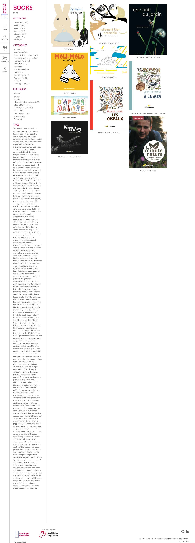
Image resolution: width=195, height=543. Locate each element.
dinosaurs (26, 219)
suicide (21, 447)
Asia (27, 149)
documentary (29, 224)
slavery (39, 426)
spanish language (19, 437)
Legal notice (184, 541)
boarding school (24, 165)
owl (29, 372)
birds (38, 160)
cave (32, 175)
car (21, 173)
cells (36, 175)
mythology (37, 356)
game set (36, 271)
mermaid (16, 346)
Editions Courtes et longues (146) (27, 102)
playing (21, 387)
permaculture (18, 380)
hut (33, 305)
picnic (15, 385)
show (38, 424)
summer (28, 447)
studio (38, 444)
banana (23, 154)
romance (16, 408)
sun (33, 447)
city (14, 188)
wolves (37, 480)
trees (38, 468)
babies (24, 152)
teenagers (28, 455)
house (22, 299)
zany (32, 488)
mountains (17, 354)
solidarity (17, 434)
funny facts (17, 271)
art (24, 147)
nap (14, 359)
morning (22, 351)
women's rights (19, 483)
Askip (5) (17, 93)
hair (40, 284)
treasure (16, 468)
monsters (36, 349)
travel (22, 465)
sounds (28, 434)
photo (25, 382)
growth (30, 284)
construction (29, 199)
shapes (22, 424)
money (29, 349)
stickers (26, 442)
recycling (35, 400)
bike (38, 157)
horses (38, 297)
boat (33, 165)
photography (33, 382)
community (35, 196)
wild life (35, 478)
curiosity (22, 209)
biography (27, 160)
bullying (31, 170)
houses (16, 302)
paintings (16, 374)
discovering (17, 222)
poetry (28, 387)
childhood (17, 183)
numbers (33, 364)
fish (32, 261)
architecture (18, 147)
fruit (36, 268)
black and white (36, 162)
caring (29, 173)
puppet (26, 395)
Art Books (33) (19, 49)
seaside (38, 413)
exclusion (16, 250)
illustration (36, 307)
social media (31, 431)
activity (26, 134)
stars (34, 439)
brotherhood (22, 170)
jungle (33, 323)
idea (36, 305)
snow (15, 431)
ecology (27, 232)
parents (16, 377)
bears (36, 154)
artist (38, 147)
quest (37, 395)
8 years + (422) (19, 31)
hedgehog (26, 289)
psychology (17, 395)
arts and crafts (18, 149)
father (25, 258)
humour (28, 305)
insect (34, 312)
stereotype (17, 442)
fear (35, 258)
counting (16, 201)
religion (26, 403)
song (23, 434)
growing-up (22, 284)
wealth (15, 478)
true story (17, 470)
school (34, 411)
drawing (34, 227)
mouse (24, 354)
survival (34, 449)
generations (17, 276)
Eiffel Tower (31, 235)
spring (15, 439)
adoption (33, 134)
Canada (16, 173)
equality (16, 248)
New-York (23, 361)
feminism (23, 261)
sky (34, 426)
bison (27, 162)
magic (15, 341)
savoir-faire (27, 411)
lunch (34, 338)
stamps (28, 439)
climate (36, 188)
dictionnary (29, 217)
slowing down (23, 429)
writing (16, 488)
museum (16, 356)
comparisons (18, 199)
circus (30, 186)
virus (40, 473)
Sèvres (28, 421)
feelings (16, 261)
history (24, 294)
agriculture (17, 139)
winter (15, 480)
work (32, 486)
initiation (28, 312)
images (16, 310)
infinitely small (18, 312)
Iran (14, 320)
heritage (25, 292)
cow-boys (24, 204)
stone (31, 442)
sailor (20, 411)
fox (36, 266)
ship (34, 424)
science (16, 413)
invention (16, 318)
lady (40, 325)
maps (28, 341)
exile (23, 250)
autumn (32, 149)
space (34, 434)
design (15, 214)
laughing (33, 328)
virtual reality (32, 473)
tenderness (17, 457)
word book (30, 483)
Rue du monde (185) (21, 113)
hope (27, 297)
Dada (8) (17, 99)
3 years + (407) (19, 25)
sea (32, 413)
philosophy (17, 382)
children (25, 183)
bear (31, 154)
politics (34, 387)
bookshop (35, 167)
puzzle (31, 395)
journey (27, 323)
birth (15, 162)
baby (29, 152)
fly (30, 263)
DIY (21, 224)
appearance (17, 144)
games (15, 273)
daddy (34, 209)
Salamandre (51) (20, 116)
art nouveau (31, 147)
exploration (17, 253)
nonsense (25, 364)
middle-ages (26, 346)
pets (32, 380)
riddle (22, 405)
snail (31, 429)
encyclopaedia (31, 240)
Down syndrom (24, 227)
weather (22, 478)
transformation (23, 462)
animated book (26, 142)
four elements (28, 266)
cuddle (36, 206)
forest (20, 266)
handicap (27, 286)
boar (15, 165)
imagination (24, 310)
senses (22, 421)
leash (22, 330)
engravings (17, 242)
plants (15, 387)
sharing (29, 424)
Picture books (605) (21, 75)
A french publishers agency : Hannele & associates (5, 11)
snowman (22, 431)
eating (20, 232)
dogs (15, 227)
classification (27, 188)
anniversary (37, 142)
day (23, 211)
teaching (21, 452)
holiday (31, 294)
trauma (16, 465)
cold (15, 193)
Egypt (24, 235)
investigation (34, 318)
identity (16, 307)
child (29, 180)
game (30, 271)
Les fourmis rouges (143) (23, 108)
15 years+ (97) (19, 37)
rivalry (32, 405)
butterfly (38, 170)
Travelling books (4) (21, 84)
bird (33, 160)
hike (19, 294)
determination (18, 217)
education (17, 235)
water (33, 475)
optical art (26, 369)
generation (29, 273)
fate (21, 258)
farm (36, 255)
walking (23, 475)
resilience (33, 403)
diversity (34, 222)
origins (33, 369)
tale (39, 449)
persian (27, 380)
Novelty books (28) (21, 69)
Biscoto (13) (18, 96)
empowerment (19, 240)
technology (29, 452)
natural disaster (23, 359)
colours (21, 196)
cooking (37, 199)
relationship (17, 403)
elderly (39, 235)
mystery (29, 356)
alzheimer (31, 139)
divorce (16, 224)
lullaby (29, 338)
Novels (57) (18, 67)
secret (22, 416)
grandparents (18, 281)
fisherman (38, 261)
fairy (33, 253)
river (38, 405)
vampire (29, 470)
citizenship (37, 186)
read (15, 400)
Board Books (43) (20, 52)
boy (14, 170)
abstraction (32, 129)
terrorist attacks (29, 457)
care (25, 173)
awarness (17, 152)
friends (23, 268)
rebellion (27, 400)
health (19, 289)
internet (36, 315)
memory (34, 343)
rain (38, 398)
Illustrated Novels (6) (22, 61)
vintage (16, 473)
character (17, 180)
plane (32, 385)
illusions (28, 307)
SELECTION (5, 62)
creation (32, 204)
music (23, 356)
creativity (17, 206)
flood (15, 263)
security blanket (32, 416)
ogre (36, 367)
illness (22, 307)
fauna (31, 258)
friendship (30, 268)
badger (35, 152)
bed (27, 157)
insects (16, 315)
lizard (27, 336)
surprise (27, 449)
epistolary (38, 245)
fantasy (30, 255)
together (25, 460)
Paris (22, 377)
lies (26, 333)
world (37, 486)
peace (38, 377)
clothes (23, 191)
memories (27, 343)
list (23, 336)
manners (22, 341)
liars (38, 330)
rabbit (24, 398)
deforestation (36, 211)
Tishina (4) (18, 119)
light (19, 336)
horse (32, 297)
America (39, 139)
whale (28, 478)
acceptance (25, 131)
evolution (37, 248)
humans (21, 305)
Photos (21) (18, 72)
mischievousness (19, 349)
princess (30, 392)
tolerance (33, 460)
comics (27, 196)
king (35, 325)
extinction (27, 253)
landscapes (17, 328)
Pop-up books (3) (20, 78)
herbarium (17, 292)
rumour (30, 408)
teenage (21, 455)
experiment (30, 250)
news (29, 361)
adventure (23, 136)
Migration (35, 346)
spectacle (30, 437)
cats (28, 175)
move (30, 354)
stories (37, 442)
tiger (15, 460)
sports (37, 437)
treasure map (26, 468)
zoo (35, 488)
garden (22, 273)
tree (33, 468)
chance (27, 178)
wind (40, 478)
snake (36, 429)
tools (40, 460)
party (27, 377)
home (36, 294)
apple (25, 144)
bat (27, 154)
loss (40, 336)
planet (37, 385)
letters (33, 330)
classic (19, 188)
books (27, 167)
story (21, 444)
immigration (34, 310)
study (15, 447)
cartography (18, 175)
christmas (17, 186)
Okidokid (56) (19, 111)
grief (15, 284)
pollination (17, 390)
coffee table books (34, 191)
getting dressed (29, 276)
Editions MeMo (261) (22, 105)
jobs (22, 323)
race (29, 398)
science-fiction (25, 413)
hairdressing (18, 286)
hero (31, 292)
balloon (16, 154)
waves (38, 475)
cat (25, 175)
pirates (26, 385)
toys (15, 462)
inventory (25, 318)
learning (16, 330)
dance (18, 211)
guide (36, 284)
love (15, 338)
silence (22, 426)
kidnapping (17, 325)
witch (28, 480)
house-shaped (31, 299)
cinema (24, 186)
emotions (30, 237)
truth (24, 470)
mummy (36, 354)
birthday (21, 162)
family (24, 255)
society (39, 431)
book (15, 167)
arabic (30, 144)
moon (15, 351)
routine (23, 408)
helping (33, 289)
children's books (35, 183)
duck (37, 230)
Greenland (35, 281)
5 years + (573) (19, 28)
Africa (30, 136)
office (31, 367)
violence (23, 473)
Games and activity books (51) (25, 58)
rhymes (16, 405)
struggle (32, 444)
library (21, 333)
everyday (29, 248)
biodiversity (18, 160)
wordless (25, 486)
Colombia (29, 193)
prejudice (23, 392)
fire (29, 261)
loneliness (34, 336)
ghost (38, 276)
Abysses (16, 131)
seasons (16, 416)
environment (27, 242)
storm (15, 444)
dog (36, 224)
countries (24, 201)
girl (22, 279)
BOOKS (5, 50)
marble (33, 341)
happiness (35, 286)
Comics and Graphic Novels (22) (26, 55)
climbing (16, 191)
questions (17, 398)
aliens (24, 139)
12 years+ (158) (20, 34)
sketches (29, 426)
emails (23, 237)
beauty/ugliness (19, 157)
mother (28, 351)
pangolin (32, 374)
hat (14, 289)
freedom (16, 268)
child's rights (36, 180)
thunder (39, 457)
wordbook (17, 486)
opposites (17, 369)
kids (24, 325)
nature (15, 361)
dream (15, 230)
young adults (24, 488)
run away (37, 408)
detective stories (25, 214)
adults (15, 136)
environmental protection (23, 245)
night (34, 361)
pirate (20, 385)
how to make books (27, 302)
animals (16, 142)
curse (29, 209)
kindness (30, 325)
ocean (25, 367)
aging (35, 136)
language (26, 328)
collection (21, 193)
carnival (36, 173)
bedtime (33, 157)
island (19, 320)
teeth (35, 455)
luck (24, 338)
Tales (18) (17, 81)
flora (20, 263)
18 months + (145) (21, 22)
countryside (33, 201)
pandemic (25, 374)
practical (32, 390)
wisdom (22, 480)
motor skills (36, 351)
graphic (27, 281)
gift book (16, 279)
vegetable (37, 470)
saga (15, 411)
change (33, 178)
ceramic (16, 178)
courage (16, 204)
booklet (21, 167)
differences (17, 219)
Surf (21, 449)
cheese (24, 180)
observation (18, 367)
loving (19, 338)
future (24, 271)
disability (34, 219)
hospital (16, 299)
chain (22, 178)
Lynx (39, 338)
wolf (32, 480)
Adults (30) (18, 40)
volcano (16, 475)
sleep (15, 429)
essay (22, 248)
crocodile (25, 206)
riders (27, 405)
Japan (24, 320)
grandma (27, 279)
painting (34, 372)
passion (33, 377)
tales (15, 452)
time (19, 460)
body (38, 165)
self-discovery (28, 418)
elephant (16, 237)
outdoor (16, 372)
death (27, 211)
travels (35, 465)
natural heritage (36, 359)
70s (14, 129)
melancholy (17, 343)
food (33, 263)
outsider (24, 372)
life (29, 333)
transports (34, 462)
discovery (27, 222)
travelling (28, 465)
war (28, 475)
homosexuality (19, 297)
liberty (15, 333)
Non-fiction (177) (20, 64)
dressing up (30, 230)
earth (15, 232)
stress (26, 444)
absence (24, 129)
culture (16, 209)
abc (18, 129)
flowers (25, 263)
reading (20, 400)
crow (31, 206)
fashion (16, 258)
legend (27, 330)
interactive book (25, 315)
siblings (16, 426)
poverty (25, 390)
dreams (22, 230)
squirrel (22, 439)
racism (33, 398)
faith (19, 255)
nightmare (17, 364)
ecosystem (35, 232)
